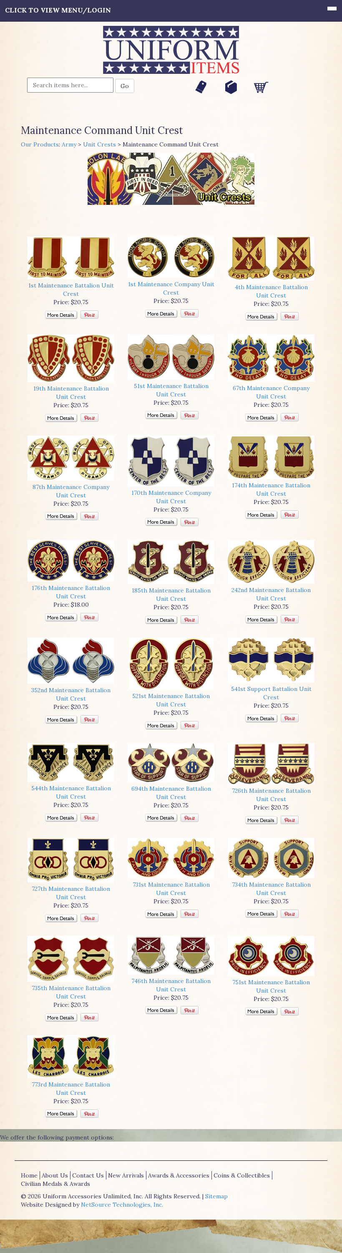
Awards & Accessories (178, 1175)
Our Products (40, 144)
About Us (55, 1175)
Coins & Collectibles (242, 1175)
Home (29, 1175)
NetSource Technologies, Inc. (122, 1204)
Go (125, 86)
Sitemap (216, 1196)
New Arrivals (126, 1175)
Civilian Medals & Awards (55, 1183)
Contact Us (88, 1175)
